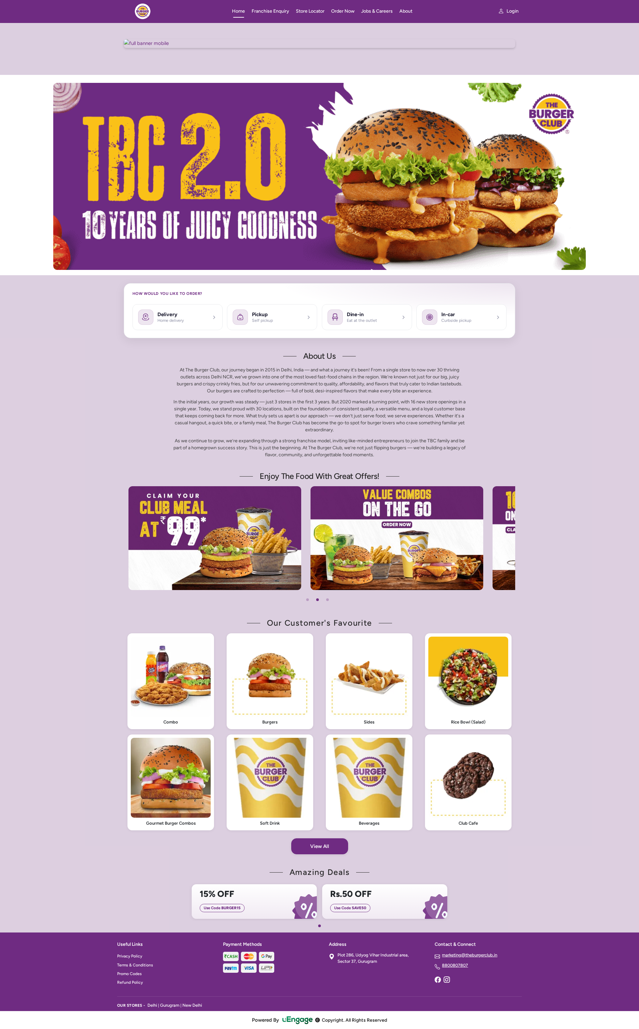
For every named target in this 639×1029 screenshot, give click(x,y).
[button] (171, 681)
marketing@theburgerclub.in (469, 954)
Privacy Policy (129, 956)
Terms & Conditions (135, 965)
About (405, 11)
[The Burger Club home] (170, 11)
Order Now (342, 11)
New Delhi (192, 1005)
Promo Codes (129, 973)
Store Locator (310, 11)
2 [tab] (317, 599)
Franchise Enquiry (270, 11)
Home (238, 11)
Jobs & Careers (377, 11)
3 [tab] (327, 599)
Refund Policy (130, 982)
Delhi (152, 1005)
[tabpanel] (245, 538)
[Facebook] (438, 980)
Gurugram (169, 1005)
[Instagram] (447, 980)
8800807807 (455, 965)
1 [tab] (307, 599)
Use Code (222, 908)
